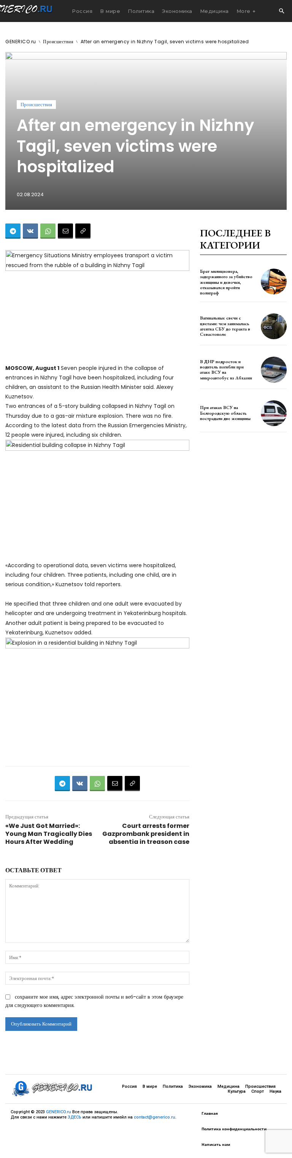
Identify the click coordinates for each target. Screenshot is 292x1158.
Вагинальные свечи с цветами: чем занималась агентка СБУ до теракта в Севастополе (225, 326)
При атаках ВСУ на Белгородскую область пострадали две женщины (225, 413)
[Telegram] (13, 231)
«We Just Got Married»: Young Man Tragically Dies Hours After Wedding (48, 833)
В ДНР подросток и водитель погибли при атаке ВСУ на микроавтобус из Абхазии (226, 370)
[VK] (30, 231)
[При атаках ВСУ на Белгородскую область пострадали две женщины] (274, 413)
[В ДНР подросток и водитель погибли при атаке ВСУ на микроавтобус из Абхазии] (274, 369)
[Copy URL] (82, 231)
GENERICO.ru (20, 41)
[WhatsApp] (48, 231)
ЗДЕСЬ (74, 1117)
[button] (281, 11)
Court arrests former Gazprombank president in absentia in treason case (145, 833)
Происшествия (58, 41)
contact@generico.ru (154, 1117)
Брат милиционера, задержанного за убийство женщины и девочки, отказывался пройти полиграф (226, 282)
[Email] (65, 231)
